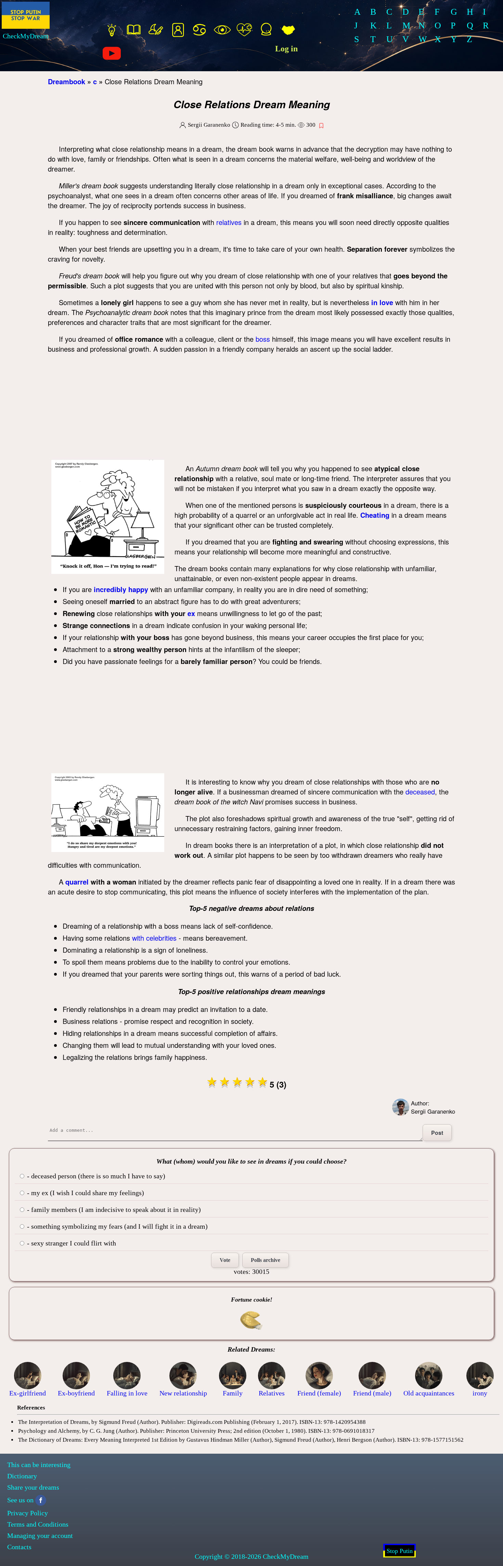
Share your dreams (33, 1487)
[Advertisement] (251, 408)
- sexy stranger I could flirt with (70, 1243)
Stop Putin (400, 1551)
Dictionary (22, 1476)
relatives (229, 222)
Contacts (19, 1547)
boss (263, 339)
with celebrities (154, 938)
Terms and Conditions (37, 1524)
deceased (420, 792)
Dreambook (66, 81)
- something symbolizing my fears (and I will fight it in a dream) (116, 1226)
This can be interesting (38, 1464)
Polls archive (265, 1260)
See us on (20, 1500)
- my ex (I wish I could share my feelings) (84, 1193)
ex (191, 613)
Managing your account (40, 1535)
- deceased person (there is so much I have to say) (95, 1176)
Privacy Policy (27, 1513)
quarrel (77, 882)
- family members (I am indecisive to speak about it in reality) (113, 1209)
